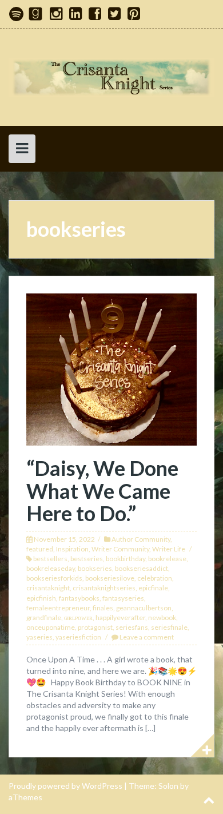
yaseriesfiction (78, 637)
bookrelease (167, 558)
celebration (154, 578)
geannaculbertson (144, 607)
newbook (162, 617)
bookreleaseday (50, 568)
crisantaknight (48, 587)
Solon (168, 786)
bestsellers (50, 558)
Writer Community (120, 549)
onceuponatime (50, 627)
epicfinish (41, 598)
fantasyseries (123, 598)
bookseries (95, 568)
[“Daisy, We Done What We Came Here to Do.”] (111, 368)
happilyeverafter (120, 617)
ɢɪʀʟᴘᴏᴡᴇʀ (78, 617)
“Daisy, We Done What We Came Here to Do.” (102, 490)
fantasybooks (79, 598)
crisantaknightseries (104, 587)
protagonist (95, 627)
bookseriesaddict (141, 568)
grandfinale (43, 617)
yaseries (39, 637)
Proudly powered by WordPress (65, 786)
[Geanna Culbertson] (111, 76)
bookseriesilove (109, 578)
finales (103, 607)
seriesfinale (169, 627)
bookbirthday (125, 558)
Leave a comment (147, 637)
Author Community (141, 539)
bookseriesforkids (54, 578)
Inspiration (72, 549)
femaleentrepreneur (58, 607)
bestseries (86, 558)
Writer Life (168, 549)
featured (39, 549)
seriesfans (132, 627)
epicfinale (153, 587)
